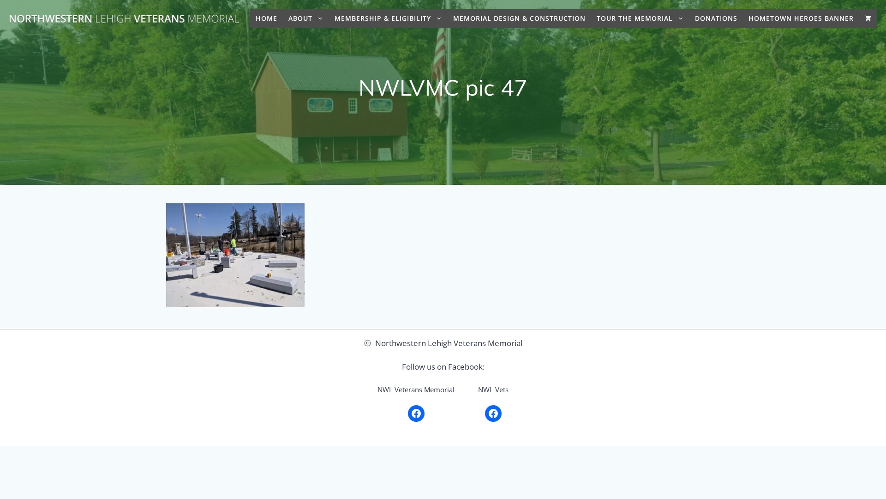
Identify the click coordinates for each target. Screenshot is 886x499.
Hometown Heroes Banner (801, 18)
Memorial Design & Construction (519, 18)
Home (266, 18)
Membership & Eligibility (383, 18)
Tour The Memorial (635, 18)
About (300, 18)
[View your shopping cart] (868, 18)
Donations (716, 18)
